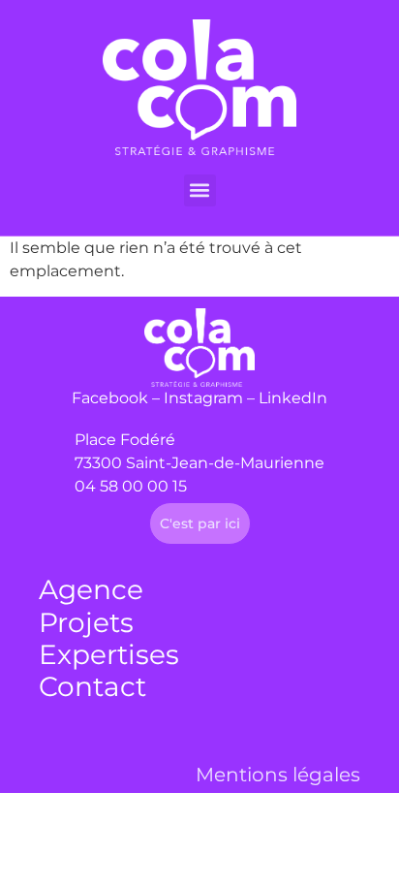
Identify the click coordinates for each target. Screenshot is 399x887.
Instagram (203, 398)
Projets (86, 622)
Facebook (110, 398)
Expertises (109, 654)
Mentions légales (278, 774)
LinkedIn (293, 398)
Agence (91, 589)
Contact (92, 686)
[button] (200, 190)
